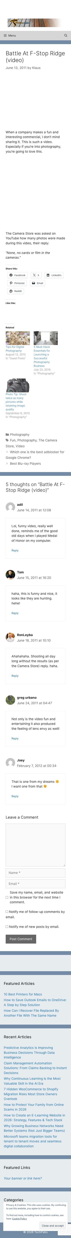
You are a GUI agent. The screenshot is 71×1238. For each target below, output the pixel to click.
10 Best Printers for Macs (23, 994)
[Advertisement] (39, 8)
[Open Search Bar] (66, 35)
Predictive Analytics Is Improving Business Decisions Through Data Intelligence (29, 1052)
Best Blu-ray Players (25, 463)
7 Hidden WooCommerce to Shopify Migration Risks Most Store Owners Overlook (31, 1094)
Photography (19, 434)
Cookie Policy (19, 1218)
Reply (15, 550)
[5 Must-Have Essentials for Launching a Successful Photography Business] (46, 338)
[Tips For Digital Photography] (18, 338)
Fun (13, 440)
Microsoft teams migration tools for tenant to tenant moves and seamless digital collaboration (33, 1141)
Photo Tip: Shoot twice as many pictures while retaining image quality (16, 402)
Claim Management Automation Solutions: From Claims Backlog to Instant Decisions (35, 1068)
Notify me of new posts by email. (34, 927)
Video (20, 446)
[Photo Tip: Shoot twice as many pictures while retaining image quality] (18, 385)
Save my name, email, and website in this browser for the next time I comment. (36, 897)
